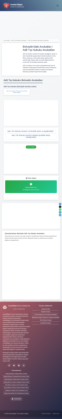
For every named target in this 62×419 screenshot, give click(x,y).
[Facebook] (9, 365)
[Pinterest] (19, 365)
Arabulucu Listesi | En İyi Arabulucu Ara (16, 390)
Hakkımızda (55, 413)
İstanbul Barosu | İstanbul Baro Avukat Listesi (16, 376)
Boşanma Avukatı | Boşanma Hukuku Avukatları (45, 317)
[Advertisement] (31, 25)
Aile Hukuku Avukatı (45, 320)
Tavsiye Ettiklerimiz (45, 306)
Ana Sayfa (7, 40)
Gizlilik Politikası (46, 413)
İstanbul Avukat (45, 311)
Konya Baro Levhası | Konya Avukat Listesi (16, 387)
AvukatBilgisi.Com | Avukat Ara (19, 306)
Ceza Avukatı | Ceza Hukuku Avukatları (45, 314)
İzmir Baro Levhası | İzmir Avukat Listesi (16, 385)
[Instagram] (24, 365)
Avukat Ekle (17, 399)
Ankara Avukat (45, 309)
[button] (30, 132)
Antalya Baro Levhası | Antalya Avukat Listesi (16, 382)
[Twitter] (14, 365)
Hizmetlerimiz (16, 370)
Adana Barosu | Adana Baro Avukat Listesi (16, 379)
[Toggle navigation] (57, 5)
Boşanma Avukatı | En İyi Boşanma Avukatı (16, 393)
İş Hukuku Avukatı (46, 323)
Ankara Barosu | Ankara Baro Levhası (16, 373)
